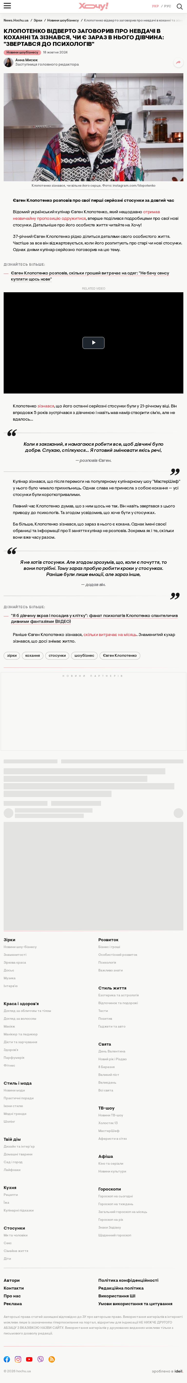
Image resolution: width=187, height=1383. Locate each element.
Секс (8, 1243)
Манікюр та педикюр (21, 1034)
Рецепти (11, 1195)
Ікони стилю (13, 1106)
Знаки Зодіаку (109, 1228)
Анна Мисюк (26, 60)
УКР (156, 6)
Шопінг (9, 1122)
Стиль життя (112, 988)
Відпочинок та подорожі (118, 1003)
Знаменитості (15, 955)
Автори (12, 1281)
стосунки (57, 656)
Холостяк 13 (108, 1123)
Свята (104, 1044)
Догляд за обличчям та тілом (27, 1011)
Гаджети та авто (111, 1027)
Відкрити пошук (179, 6)
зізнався (45, 406)
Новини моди (14, 1090)
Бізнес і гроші (109, 947)
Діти (7, 1259)
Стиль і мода (18, 1083)
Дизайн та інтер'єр (19, 1147)
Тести (103, 1011)
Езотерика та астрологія (118, 995)
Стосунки (14, 1228)
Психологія (107, 963)
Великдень (107, 1083)
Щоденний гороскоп (114, 1235)
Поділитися (178, 62)
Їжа (6, 1203)
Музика (10, 978)
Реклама (13, 1304)
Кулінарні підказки (19, 1210)
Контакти (14, 1288)
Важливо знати (110, 970)
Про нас (12, 1296)
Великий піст (108, 1075)
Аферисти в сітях (112, 1139)
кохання (32, 656)
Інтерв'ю (11, 986)
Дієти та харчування (20, 1042)
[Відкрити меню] (7, 5)
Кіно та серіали (110, 1164)
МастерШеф (109, 1131)
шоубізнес (84, 656)
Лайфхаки (12, 1170)
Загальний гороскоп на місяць (122, 1212)
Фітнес (9, 1066)
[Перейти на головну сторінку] (93, 6)
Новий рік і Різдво (112, 1059)
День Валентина (111, 1051)
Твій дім (12, 1140)
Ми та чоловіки (16, 1235)
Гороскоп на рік (110, 1220)
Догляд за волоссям (20, 1019)
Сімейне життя (16, 1251)
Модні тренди (15, 1114)
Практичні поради (19, 1098)
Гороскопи (109, 1189)
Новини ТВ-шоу (110, 1115)
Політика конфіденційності (128, 1281)
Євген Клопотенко (120, 656)
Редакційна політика (121, 1288)
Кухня (10, 1188)
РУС (167, 6)
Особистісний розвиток (117, 955)
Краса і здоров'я (21, 1004)
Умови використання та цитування (135, 1304)
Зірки (9, 940)
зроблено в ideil (167, 1371)
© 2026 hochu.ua (17, 1371)
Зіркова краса (15, 963)
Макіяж (9, 1027)
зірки (12, 656)
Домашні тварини (18, 1154)
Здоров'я (11, 1050)
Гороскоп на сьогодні (115, 1196)
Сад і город (13, 1162)
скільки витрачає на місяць (110, 635)
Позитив (105, 1019)
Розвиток (108, 940)
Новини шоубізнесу (22, 52)
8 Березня (106, 1067)
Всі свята (105, 1090)
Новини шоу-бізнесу (20, 947)
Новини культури (112, 1171)
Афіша (105, 1157)
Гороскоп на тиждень (115, 1204)
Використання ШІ (116, 1296)
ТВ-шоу (106, 1108)
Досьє (9, 970)
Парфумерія (14, 1058)
